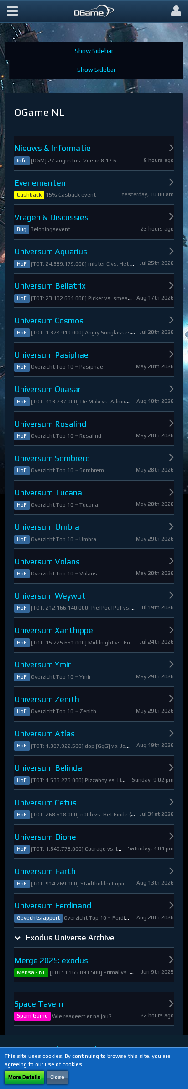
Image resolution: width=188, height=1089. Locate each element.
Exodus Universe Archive (70, 937)
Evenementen (40, 183)
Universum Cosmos (49, 320)
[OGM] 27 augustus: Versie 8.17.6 (73, 160)
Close (57, 1077)
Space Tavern (38, 1004)
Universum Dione (45, 837)
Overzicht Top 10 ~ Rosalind (66, 436)
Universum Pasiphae (51, 354)
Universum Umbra (46, 526)
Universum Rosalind (50, 424)
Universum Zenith (46, 699)
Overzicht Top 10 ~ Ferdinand (101, 918)
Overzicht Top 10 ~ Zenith (63, 711)
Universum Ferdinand (52, 905)
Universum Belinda (48, 767)
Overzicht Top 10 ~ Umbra (63, 539)
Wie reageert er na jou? (82, 1016)
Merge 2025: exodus (51, 960)
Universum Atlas (44, 733)
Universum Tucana (48, 492)
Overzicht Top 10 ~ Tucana (64, 505)
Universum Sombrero (52, 458)
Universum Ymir (42, 664)
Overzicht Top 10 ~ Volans (64, 573)
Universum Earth (45, 871)
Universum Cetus (45, 802)
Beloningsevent (50, 229)
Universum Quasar (47, 389)
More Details (24, 1077)
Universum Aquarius (50, 251)
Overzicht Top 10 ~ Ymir (61, 677)
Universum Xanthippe (53, 630)
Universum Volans (47, 561)
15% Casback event (71, 195)
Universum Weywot (50, 596)
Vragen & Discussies (51, 217)
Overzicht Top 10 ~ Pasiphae (67, 367)
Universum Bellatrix (50, 285)
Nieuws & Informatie (52, 148)
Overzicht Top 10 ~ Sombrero (67, 470)
